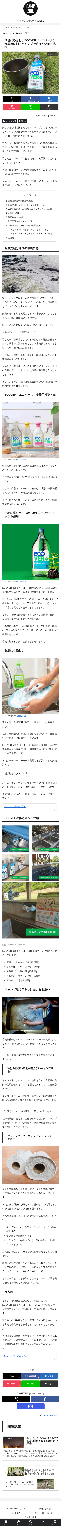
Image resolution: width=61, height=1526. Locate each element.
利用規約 (16, 1512)
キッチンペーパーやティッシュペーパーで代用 (31, 233)
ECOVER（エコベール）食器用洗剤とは (26, 204)
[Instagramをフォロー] (31, 1406)
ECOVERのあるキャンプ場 (20, 221)
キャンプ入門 (11, 121)
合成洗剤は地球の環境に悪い (21, 200)
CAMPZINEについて (16, 1508)
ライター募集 (30, 1516)
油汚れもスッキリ (16, 217)
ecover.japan (21, 459)
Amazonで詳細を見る (15, 806)
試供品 (23, 121)
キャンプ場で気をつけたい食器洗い (24, 225)
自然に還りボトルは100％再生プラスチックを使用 (30, 208)
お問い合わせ (45, 1508)
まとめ (11, 237)
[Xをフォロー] (16, 1399)
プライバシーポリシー (45, 1512)
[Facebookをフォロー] (45, 1399)
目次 (26, 195)
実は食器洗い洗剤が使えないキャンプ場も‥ (30, 229)
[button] (49, 107)
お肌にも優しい (15, 212)
